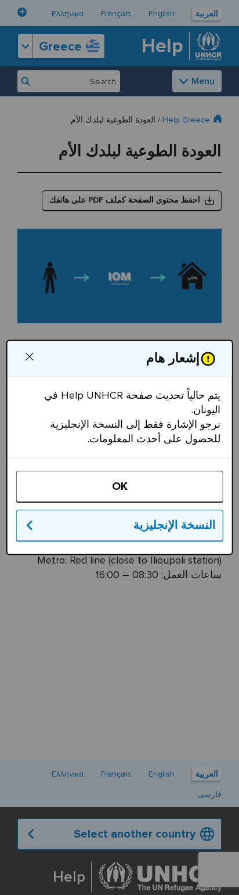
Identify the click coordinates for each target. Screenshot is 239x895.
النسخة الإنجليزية (174, 526)
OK (119, 487)
